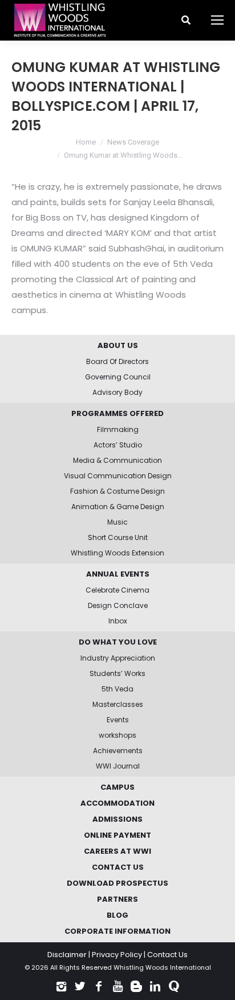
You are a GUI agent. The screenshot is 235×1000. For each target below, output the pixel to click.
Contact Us (167, 954)
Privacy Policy (117, 954)
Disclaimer (67, 954)
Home (86, 142)
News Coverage (133, 142)
